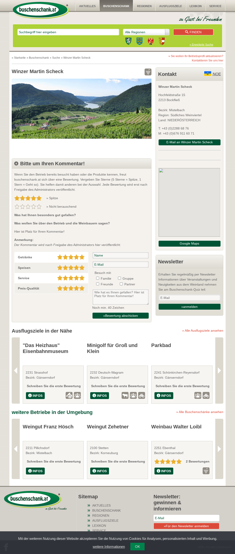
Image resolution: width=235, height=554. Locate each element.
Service (215, 6)
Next (219, 370)
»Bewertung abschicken (120, 315)
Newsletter (170, 262)
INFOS (37, 395)
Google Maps (189, 243)
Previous (16, 370)
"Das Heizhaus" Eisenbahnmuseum (45, 348)
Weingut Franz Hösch (48, 427)
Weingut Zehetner (108, 427)
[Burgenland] (151, 42)
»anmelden (189, 307)
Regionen (144, 6)
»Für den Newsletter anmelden (186, 526)
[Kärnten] (162, 42)
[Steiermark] (128, 42)
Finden (195, 32)
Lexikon (196, 6)
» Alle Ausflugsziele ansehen (202, 330)
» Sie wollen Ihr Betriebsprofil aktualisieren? (195, 58)
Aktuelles (87, 6)
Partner (129, 284)
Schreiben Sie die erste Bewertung (54, 386)
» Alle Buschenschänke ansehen (199, 412)
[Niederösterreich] (140, 42)
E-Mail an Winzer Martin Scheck (189, 142)
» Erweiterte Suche (201, 44)
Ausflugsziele (170, 6)
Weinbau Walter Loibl (176, 427)
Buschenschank (116, 6)
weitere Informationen (109, 546)
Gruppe (128, 278)
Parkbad (161, 345)
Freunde (107, 284)
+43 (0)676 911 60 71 (178, 133)
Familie (106, 278)
